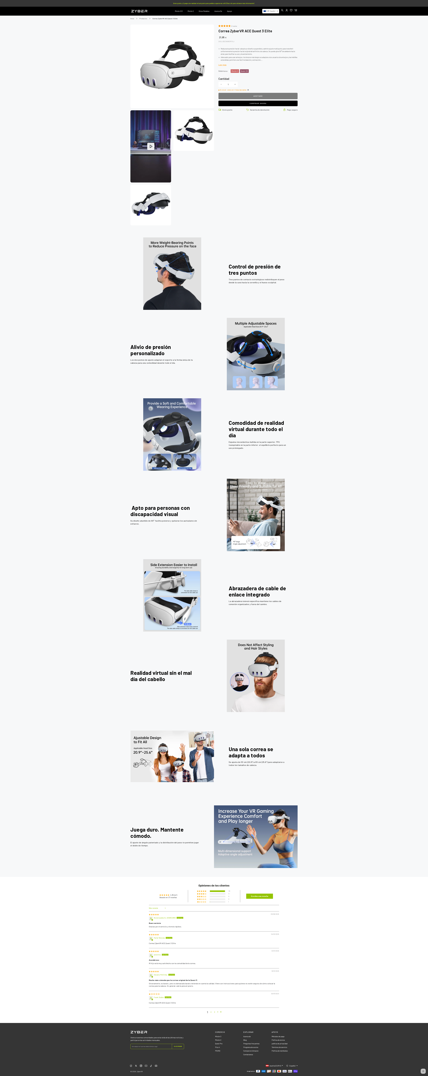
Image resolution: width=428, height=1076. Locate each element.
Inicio (132, 18)
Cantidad (223, 78)
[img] (154, 914)
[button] (282, 10)
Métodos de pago (278, 1036)
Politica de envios (278, 1040)
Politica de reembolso (280, 1051)
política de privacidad (279, 1043)
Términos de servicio (279, 1047)
